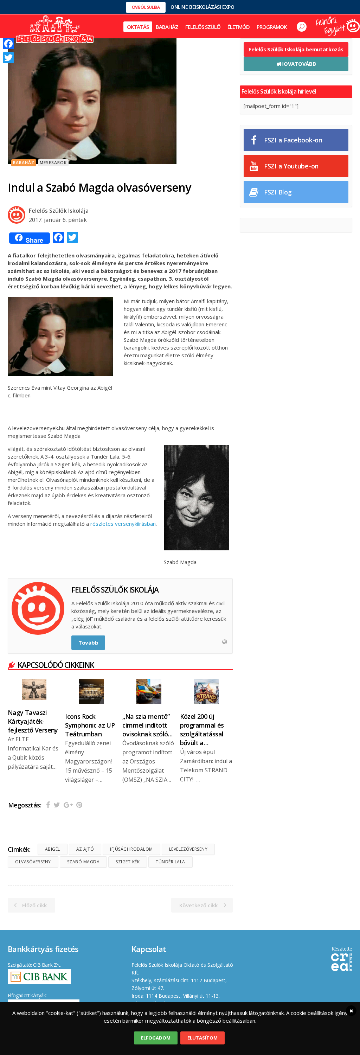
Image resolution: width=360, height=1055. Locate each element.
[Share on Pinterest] (79, 805)
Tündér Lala (170, 862)
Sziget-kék (128, 862)
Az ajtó (85, 849)
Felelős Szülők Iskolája (59, 211)
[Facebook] (8, 44)
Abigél (52, 849)
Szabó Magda (83, 862)
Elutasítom (202, 1038)
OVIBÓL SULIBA (146, 7)
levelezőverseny (188, 849)
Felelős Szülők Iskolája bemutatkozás (296, 49)
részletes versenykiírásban (123, 523)
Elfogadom (156, 1038)
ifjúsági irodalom (131, 849)
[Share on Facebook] (48, 805)
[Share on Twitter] (56, 805)
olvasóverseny (33, 862)
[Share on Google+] (68, 805)
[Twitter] (8, 58)
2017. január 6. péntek (58, 220)
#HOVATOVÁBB (296, 63)
